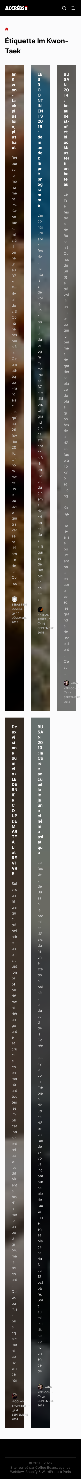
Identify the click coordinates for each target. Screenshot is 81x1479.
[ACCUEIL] (6, 29)
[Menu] (74, 8)
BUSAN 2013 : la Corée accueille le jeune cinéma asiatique (40, 789)
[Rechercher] (64, 8)
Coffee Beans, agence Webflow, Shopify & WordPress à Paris (40, 1469)
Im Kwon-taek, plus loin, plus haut (14, 111)
